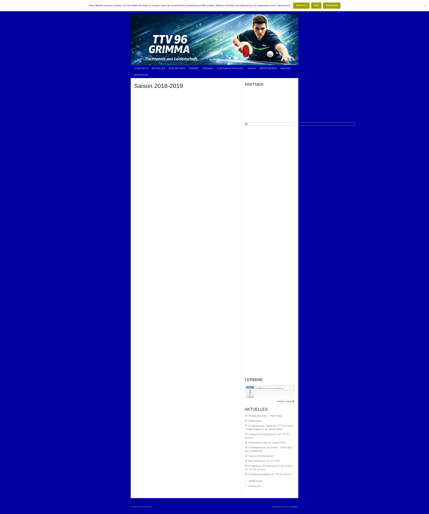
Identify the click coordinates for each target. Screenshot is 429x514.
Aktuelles (158, 68)
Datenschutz (255, 486)
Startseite (141, 68)
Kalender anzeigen (284, 401)
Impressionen (268, 68)
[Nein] (424, 5)
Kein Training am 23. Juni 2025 (264, 461)
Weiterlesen (332, 5)
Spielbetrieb (176, 68)
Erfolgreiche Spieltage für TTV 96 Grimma (270, 474)
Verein (251, 68)
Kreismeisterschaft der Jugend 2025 (267, 443)
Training (207, 68)
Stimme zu (301, 5)
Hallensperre (255, 421)
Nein (316, 5)
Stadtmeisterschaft (230, 68)
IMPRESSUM (141, 75)
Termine (193, 68)
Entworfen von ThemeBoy (285, 507)
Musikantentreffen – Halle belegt (265, 416)
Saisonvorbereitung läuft (261, 456)
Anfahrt (285, 68)
